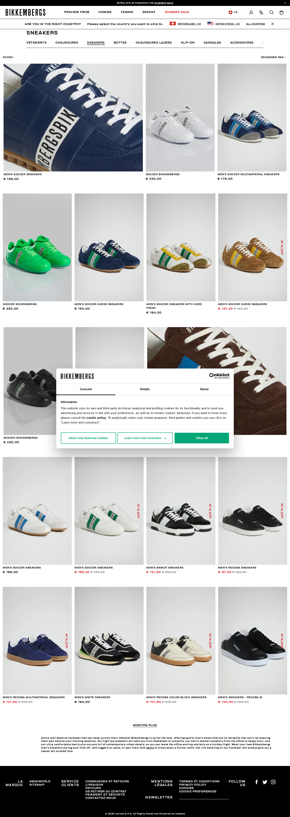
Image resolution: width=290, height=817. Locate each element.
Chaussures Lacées (154, 42)
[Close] (285, 3)
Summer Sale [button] (177, 12)
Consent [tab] (86, 389)
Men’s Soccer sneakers (23, 174)
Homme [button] (104, 12)
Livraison (94, 784)
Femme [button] (127, 12)
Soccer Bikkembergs (163, 174)
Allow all (202, 438)
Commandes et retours (107, 781)
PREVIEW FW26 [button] (76, 12)
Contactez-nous (100, 797)
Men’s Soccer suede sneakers (99, 304)
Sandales (212, 42)
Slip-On (188, 42)
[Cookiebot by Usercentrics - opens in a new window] (212, 376)
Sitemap (36, 784)
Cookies (186, 788)
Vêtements (36, 42)
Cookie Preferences (197, 791)
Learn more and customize (142, 438)
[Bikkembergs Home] (25, 12)
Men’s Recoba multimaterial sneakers (34, 697)
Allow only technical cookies (88, 438)
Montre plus (145, 725)
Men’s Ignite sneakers (92, 697)
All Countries (255, 24)
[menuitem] (79, 12)
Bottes (120, 42)
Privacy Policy (192, 784)
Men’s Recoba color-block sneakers (176, 697)
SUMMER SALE (163, 3)
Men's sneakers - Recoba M (240, 697)
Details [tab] (145, 389)
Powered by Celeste (172, 813)
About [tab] (204, 389)
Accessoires (242, 42)
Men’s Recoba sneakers (237, 567)
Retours (93, 788)
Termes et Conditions (199, 781)
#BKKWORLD (39, 781)
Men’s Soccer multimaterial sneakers (249, 174)
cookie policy (96, 417)
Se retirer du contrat (106, 791)
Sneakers (96, 42)
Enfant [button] (149, 12)
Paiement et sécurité (105, 794)
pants (150, 748)
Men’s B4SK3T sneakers (164, 567)
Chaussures (66, 42)
